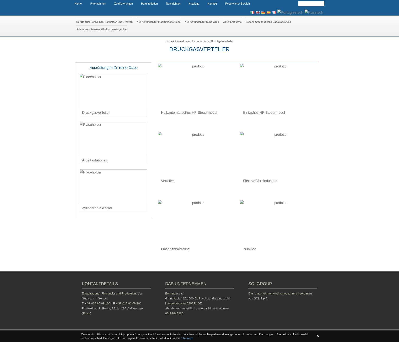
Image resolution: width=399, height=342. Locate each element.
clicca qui (187, 338)
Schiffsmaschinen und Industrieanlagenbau (101, 29)
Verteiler (167, 181)
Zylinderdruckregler (97, 208)
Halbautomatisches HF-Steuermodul (189, 113)
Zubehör (249, 249)
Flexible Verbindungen (260, 181)
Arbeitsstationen (94, 160)
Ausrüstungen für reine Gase (202, 22)
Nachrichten (173, 3)
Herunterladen (149, 3)
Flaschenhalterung (175, 249)
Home (78, 3)
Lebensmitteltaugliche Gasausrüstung (268, 22)
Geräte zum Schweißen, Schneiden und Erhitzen (104, 22)
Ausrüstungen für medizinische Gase (159, 22)
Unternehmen (98, 3)
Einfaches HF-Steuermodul (264, 113)
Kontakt (212, 3)
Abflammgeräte (232, 22)
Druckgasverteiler (96, 113)
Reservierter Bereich (237, 3)
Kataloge (194, 3)
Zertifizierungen (123, 3)
